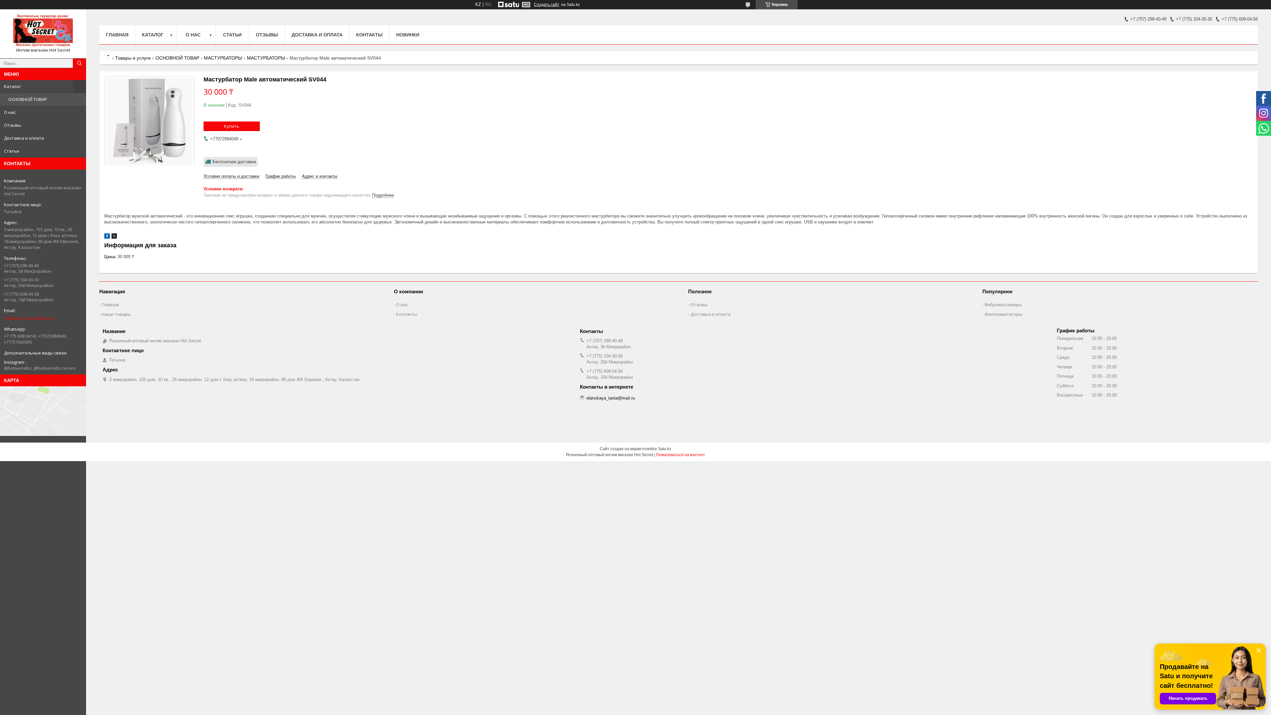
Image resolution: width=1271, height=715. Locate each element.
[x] (114, 237)
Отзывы (12, 125)
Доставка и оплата (24, 138)
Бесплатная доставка (234, 161)
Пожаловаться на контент (680, 455)
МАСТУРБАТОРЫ (223, 58)
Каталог (12, 86)
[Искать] (79, 63)
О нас (10, 112)
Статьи (11, 151)
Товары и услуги (133, 58)
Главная (117, 34)
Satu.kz (664, 449)
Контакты (369, 34)
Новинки (407, 34)
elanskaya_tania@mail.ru (29, 318)
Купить (231, 126)
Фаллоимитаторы (1003, 314)
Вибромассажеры (1003, 305)
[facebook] (107, 237)
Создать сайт (546, 4)
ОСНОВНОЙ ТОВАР (27, 99)
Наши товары (116, 314)
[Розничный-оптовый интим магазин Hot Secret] (43, 30)
